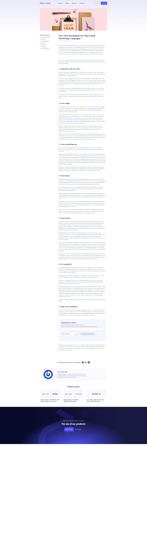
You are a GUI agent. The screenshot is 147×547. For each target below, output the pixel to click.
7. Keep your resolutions (44, 48)
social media (102, 180)
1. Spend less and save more (45, 37)
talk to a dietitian (92, 108)
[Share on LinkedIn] (89, 362)
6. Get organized (43, 46)
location (67, 116)
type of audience (77, 193)
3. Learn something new (44, 41)
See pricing (79, 429)
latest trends (83, 155)
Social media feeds (62, 193)
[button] (60, 3)
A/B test (62, 291)
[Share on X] (86, 362)
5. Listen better (43, 44)
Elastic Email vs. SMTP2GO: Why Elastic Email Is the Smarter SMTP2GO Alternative (50, 401)
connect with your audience (86, 221)
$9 (65, 91)
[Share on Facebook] (83, 362)
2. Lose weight (42, 39)
